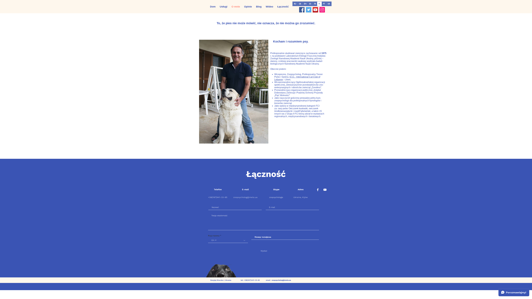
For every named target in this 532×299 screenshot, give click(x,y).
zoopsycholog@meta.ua (245, 197)
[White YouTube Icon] (325, 190)
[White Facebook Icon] (318, 190)
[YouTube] (315, 9)
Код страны (214, 236)
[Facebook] (302, 9)
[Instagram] (322, 9)
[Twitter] (308, 9)
